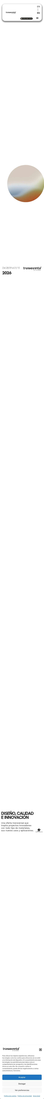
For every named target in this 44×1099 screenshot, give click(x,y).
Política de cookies (10, 1096)
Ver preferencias (22, 1090)
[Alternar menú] (37, 18)
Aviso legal (36, 1096)
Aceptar (22, 1077)
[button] (40, 1049)
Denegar (22, 1084)
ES (38, 13)
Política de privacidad (25, 1096)
